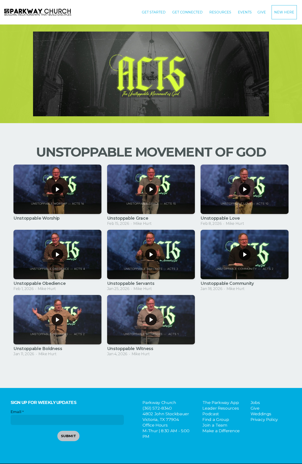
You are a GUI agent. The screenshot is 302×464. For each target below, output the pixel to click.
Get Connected (188, 12)
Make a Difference (221, 430)
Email (16, 412)
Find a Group (215, 419)
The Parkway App (220, 402)
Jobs (255, 402)
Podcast (210, 413)
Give (261, 12)
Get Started (154, 12)
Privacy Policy (264, 419)
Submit (68, 436)
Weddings (261, 413)
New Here (284, 12)
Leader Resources (220, 408)
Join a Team (214, 425)
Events (245, 12)
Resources (220, 12)
